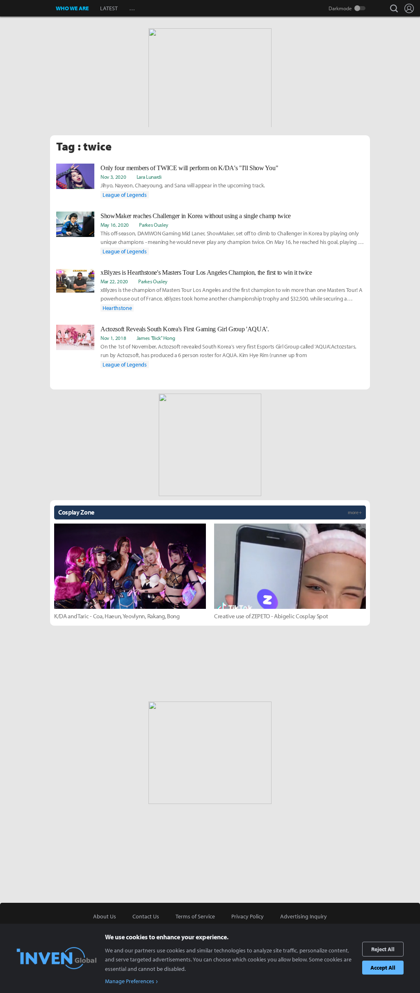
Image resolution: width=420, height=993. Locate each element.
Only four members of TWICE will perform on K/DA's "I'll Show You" (189, 167)
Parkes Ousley (153, 224)
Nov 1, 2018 (113, 338)
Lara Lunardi (149, 176)
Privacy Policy (247, 916)
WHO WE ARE (72, 8)
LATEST (109, 8)
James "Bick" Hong (156, 338)
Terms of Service (195, 916)
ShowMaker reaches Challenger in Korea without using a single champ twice (195, 215)
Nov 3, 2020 (113, 176)
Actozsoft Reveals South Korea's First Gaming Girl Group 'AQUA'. (184, 329)
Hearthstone (117, 308)
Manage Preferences (129, 981)
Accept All (382, 967)
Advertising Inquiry (303, 916)
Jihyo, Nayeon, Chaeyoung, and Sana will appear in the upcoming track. (182, 185)
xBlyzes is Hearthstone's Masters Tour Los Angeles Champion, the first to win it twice (206, 272)
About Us (104, 916)
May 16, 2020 (114, 224)
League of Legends (125, 194)
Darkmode (340, 8)
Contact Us (145, 916)
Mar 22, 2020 (114, 281)
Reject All (383, 949)
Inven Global (28, 8)
